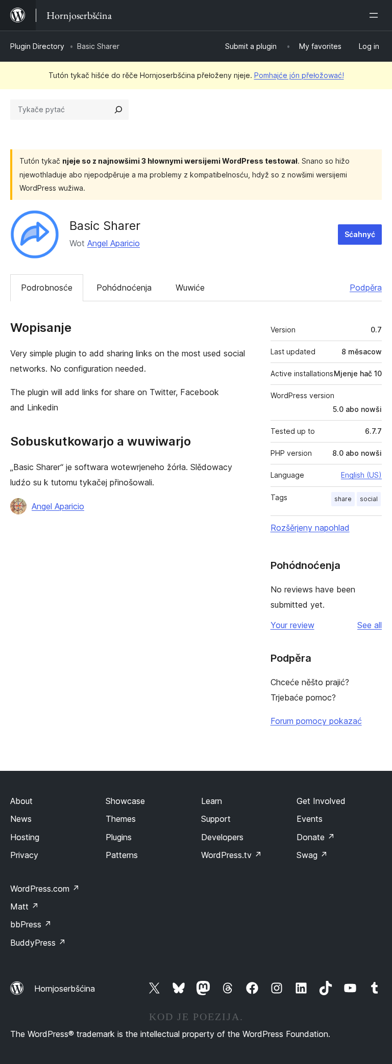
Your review (292, 625)
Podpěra (366, 287)
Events (310, 819)
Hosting (24, 837)
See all (369, 625)
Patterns (122, 855)
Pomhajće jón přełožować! (299, 75)
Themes (121, 819)
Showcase (125, 801)
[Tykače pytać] (118, 109)
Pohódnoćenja (124, 287)
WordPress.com (45, 889)
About (21, 801)
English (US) (361, 475)
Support (216, 819)
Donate (316, 837)
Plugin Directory (37, 46)
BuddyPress (38, 943)
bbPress (31, 924)
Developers (222, 837)
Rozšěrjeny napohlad (310, 528)
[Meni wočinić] (375, 15)
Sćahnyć (360, 234)
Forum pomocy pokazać (316, 721)
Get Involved (321, 801)
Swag (312, 855)
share (343, 499)
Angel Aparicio (113, 243)
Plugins (119, 837)
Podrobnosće (46, 287)
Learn (211, 801)
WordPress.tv (231, 855)
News (21, 819)
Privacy (24, 855)
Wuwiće (190, 287)
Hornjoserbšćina (64, 988)
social (369, 499)
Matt (24, 906)
